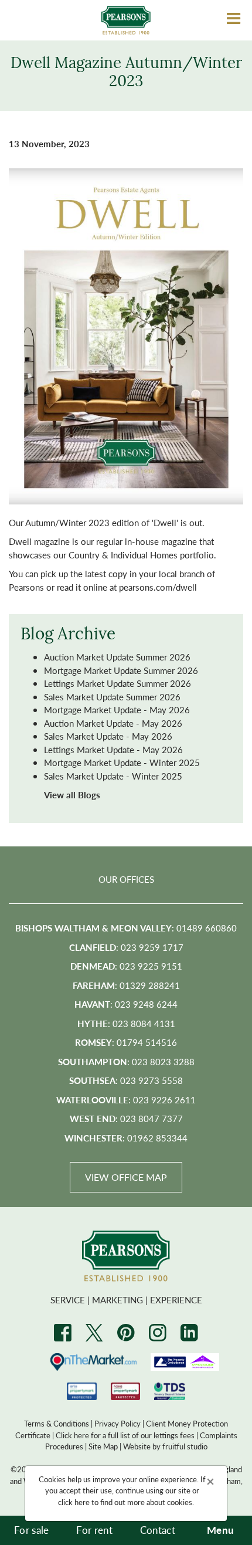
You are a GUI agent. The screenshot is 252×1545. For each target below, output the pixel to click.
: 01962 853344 (126, 1137)
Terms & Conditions (56, 1423)
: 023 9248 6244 (126, 1004)
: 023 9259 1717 (126, 947)
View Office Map (126, 1177)
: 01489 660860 (126, 927)
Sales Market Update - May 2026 (108, 736)
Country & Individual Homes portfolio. (142, 554)
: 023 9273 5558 (126, 1080)
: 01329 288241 (126, 985)
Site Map (103, 1446)
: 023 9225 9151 (126, 966)
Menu (220, 1530)
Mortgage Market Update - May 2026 (117, 709)
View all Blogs (72, 794)
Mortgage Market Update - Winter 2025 (122, 762)
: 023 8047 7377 (126, 1118)
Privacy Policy (117, 1423)
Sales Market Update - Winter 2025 (113, 776)
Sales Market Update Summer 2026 (112, 696)
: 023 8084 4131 (126, 1023)
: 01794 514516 (126, 1042)
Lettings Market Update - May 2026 (113, 749)
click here (74, 1501)
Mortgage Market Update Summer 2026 (121, 670)
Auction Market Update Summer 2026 (117, 656)
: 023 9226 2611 (126, 1099)
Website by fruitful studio (165, 1446)
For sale (31, 1530)
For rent (94, 1530)
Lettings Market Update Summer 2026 (117, 683)
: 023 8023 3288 (126, 1061)
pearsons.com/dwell (158, 587)
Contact (157, 1530)
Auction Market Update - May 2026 (113, 723)
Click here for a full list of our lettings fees (125, 1435)
